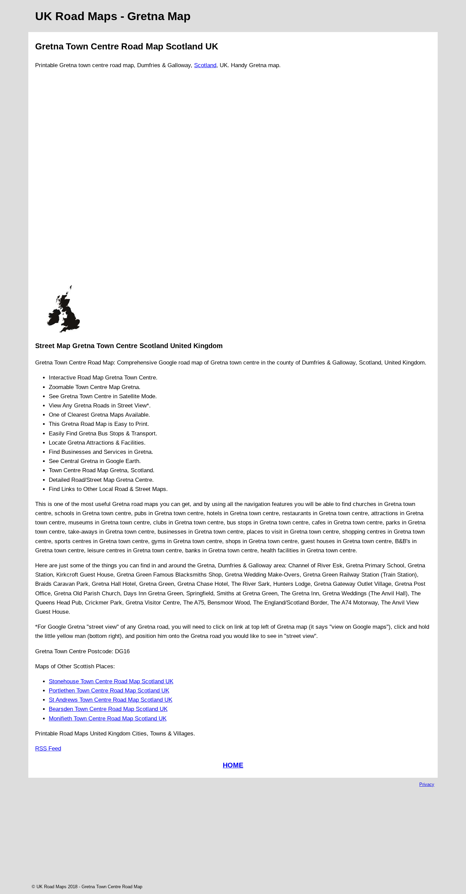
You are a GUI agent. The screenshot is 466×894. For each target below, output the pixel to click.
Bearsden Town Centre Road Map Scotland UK (108, 709)
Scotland (205, 65)
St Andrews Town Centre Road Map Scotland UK (110, 700)
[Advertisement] (63, 180)
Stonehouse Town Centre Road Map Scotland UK (111, 681)
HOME (233, 765)
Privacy (426, 784)
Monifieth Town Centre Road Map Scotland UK (107, 718)
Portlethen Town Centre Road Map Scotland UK (109, 690)
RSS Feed (48, 748)
